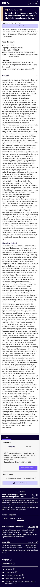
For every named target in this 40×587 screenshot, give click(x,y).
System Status (7, 563)
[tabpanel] (20, 457)
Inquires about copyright (13, 578)
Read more (33, 496)
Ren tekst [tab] (11, 447)
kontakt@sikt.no (10, 583)
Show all (21, 26)
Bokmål (5, 518)
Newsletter (8, 569)
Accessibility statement (13, 575)
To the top (21, 492)
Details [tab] (6, 437)
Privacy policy (9, 572)
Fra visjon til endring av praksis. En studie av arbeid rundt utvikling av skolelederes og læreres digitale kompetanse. (21, 16)
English (20, 518)
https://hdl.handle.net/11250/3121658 (21, 52)
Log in (32, 3)
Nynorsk (13, 518)
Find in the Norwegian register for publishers (16, 69)
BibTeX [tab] (28, 447)
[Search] (8, 3)
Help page (5, 560)
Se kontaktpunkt (21, 483)
